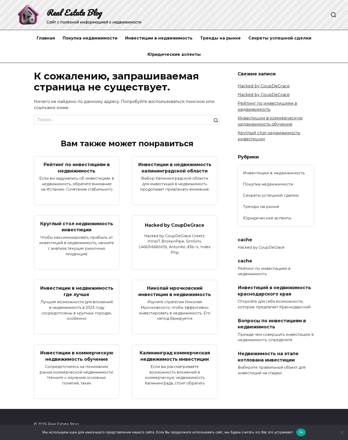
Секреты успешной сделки (279, 38)
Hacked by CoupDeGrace (174, 225)
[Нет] (341, 432)
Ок (301, 432)
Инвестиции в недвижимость (159, 38)
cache (245, 239)
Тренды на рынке (220, 38)
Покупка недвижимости (90, 38)
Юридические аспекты (174, 54)
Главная (46, 38)
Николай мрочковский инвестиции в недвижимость (174, 291)
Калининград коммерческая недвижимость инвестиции (175, 356)
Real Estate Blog (74, 12)
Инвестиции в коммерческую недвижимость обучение (76, 356)
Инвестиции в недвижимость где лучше (76, 291)
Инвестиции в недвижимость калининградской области (174, 168)
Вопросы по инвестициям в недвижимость (272, 324)
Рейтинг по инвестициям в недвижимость (76, 168)
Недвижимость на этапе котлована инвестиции (268, 357)
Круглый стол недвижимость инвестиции (76, 227)
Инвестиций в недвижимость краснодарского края (274, 291)
